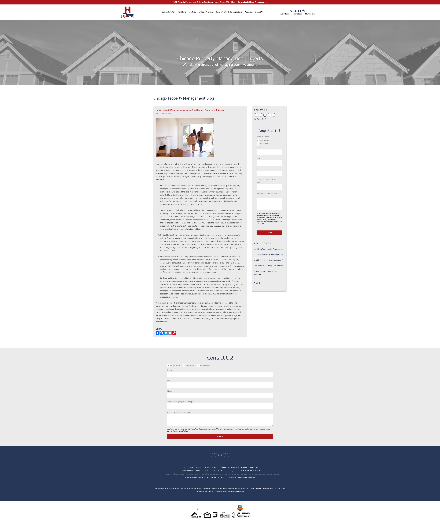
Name (259, 147)
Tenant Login (297, 13)
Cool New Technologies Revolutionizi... (269, 249)
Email (258, 158)
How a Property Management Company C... (265, 273)
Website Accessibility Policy (236, 492)
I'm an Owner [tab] (264, 140)
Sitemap (213, 477)
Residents (182, 11)
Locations (192, 11)
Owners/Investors (168, 11)
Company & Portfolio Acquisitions (229, 11)
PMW (206, 477)
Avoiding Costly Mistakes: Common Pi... (269, 260)
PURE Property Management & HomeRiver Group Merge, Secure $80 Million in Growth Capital (220, 2)
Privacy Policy (222, 477)
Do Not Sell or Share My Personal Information (242, 477)
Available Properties (206, 11)
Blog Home (260, 119)
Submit (269, 232)
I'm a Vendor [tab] (205, 365)
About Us (248, 11)
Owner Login (284, 13)
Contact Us (259, 11)
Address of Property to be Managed (266, 181)
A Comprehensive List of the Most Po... (269, 254)
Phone (259, 169)
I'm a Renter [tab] (263, 143)
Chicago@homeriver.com (249, 467)
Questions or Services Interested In (268, 195)
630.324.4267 (297, 10)
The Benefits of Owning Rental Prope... (269, 265)
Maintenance (310, 13)
